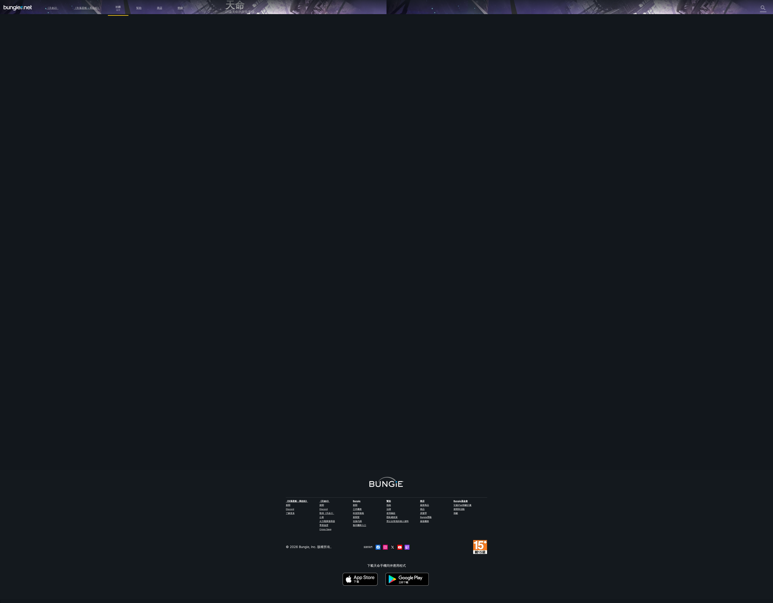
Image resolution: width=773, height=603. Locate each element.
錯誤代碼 (234, 54)
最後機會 (424, 521)
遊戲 (231, 45)
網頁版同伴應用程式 (242, 76)
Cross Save (325, 529)
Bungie (357, 501)
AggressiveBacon (321, 451)
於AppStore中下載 (363, 579)
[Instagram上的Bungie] (385, 547)
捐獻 (456, 513)
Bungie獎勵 (426, 517)
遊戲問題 (234, 67)
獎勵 (180, 7)
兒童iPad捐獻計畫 (462, 505)
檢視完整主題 (317, 190)
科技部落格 (358, 513)
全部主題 (234, 23)
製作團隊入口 (359, 525)
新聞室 (356, 517)
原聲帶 (423, 513)
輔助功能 (234, 72)
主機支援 (234, 94)
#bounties (360, 173)
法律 (388, 509)
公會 (321, 517)
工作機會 (357, 509)
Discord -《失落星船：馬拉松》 (251, 125)
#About (332, 173)
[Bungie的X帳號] (392, 547)
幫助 (139, 7)
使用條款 (390, 513)
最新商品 (424, 505)
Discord (290, 509)
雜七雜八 (234, 116)
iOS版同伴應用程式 (242, 80)
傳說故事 (234, 40)
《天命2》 (52, 7)
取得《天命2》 (326, 513)
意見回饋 (234, 32)
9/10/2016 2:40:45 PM (343, 199)
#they (323, 173)
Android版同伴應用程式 (245, 85)
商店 (159, 7)
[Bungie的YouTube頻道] (399, 547)
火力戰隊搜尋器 (327, 521)
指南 (388, 505)
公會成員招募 (238, 107)
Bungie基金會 (461, 501)
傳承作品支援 (238, 98)
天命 (231, 111)
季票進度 (323, 525)
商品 (422, 509)
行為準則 (233, 130)
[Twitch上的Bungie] (407, 547)
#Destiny (313, 173)
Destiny (17, 8)
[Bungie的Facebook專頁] (378, 547)
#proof (341, 173)
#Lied (350, 173)
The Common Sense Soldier (329, 89)
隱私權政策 (392, 517)
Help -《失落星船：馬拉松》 (249, 120)
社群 (118, 6)
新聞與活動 (459, 509)
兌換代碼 (357, 521)
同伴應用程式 (238, 103)
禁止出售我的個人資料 (397, 521)
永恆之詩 (234, 63)
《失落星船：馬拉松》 (87, 7)
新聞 (288, 505)
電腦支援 (234, 89)
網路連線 (234, 58)
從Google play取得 (408, 579)
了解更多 (290, 513)
